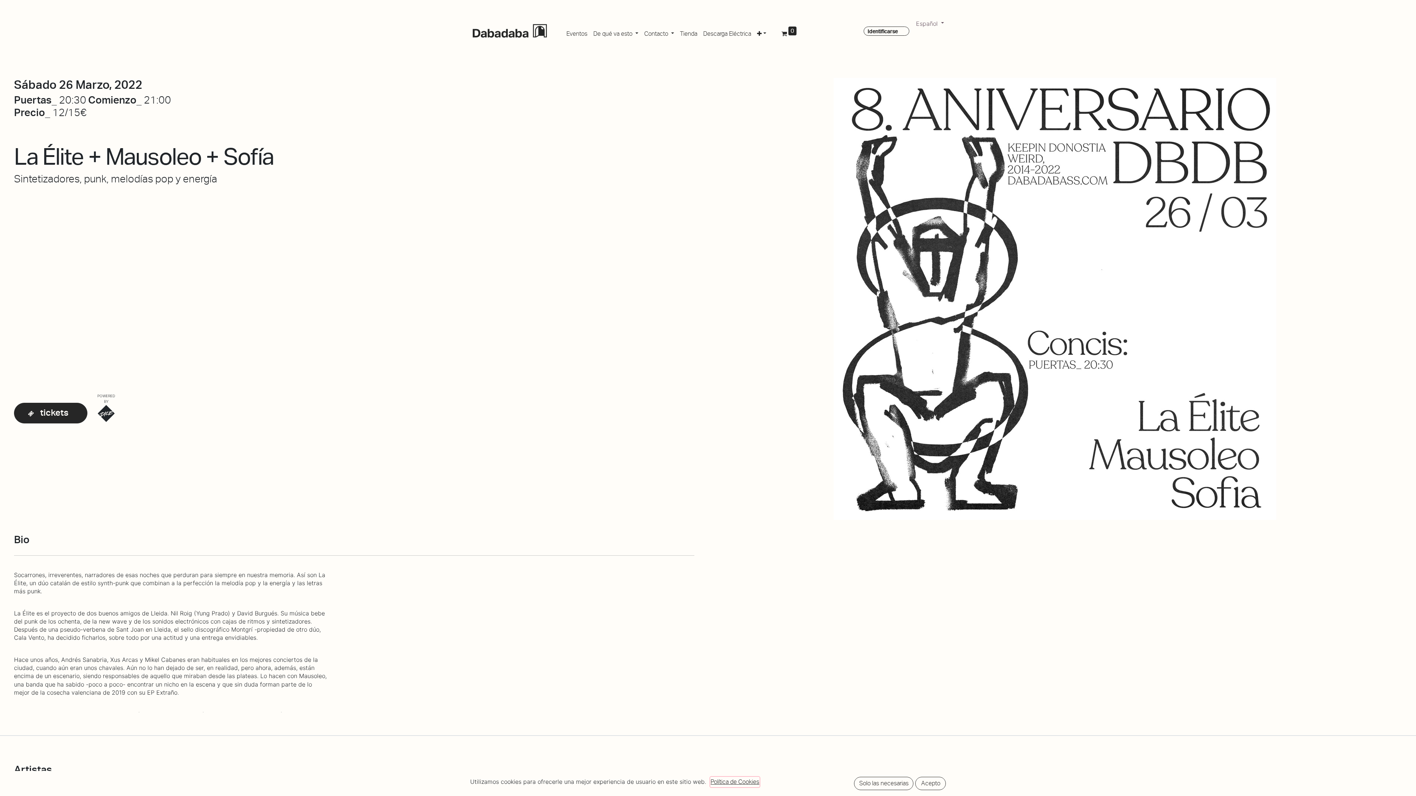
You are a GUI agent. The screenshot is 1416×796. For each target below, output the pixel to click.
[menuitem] (576, 32)
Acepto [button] (930, 783)
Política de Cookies (735, 781)
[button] (761, 32)
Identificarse (883, 31)
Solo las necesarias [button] (884, 783)
